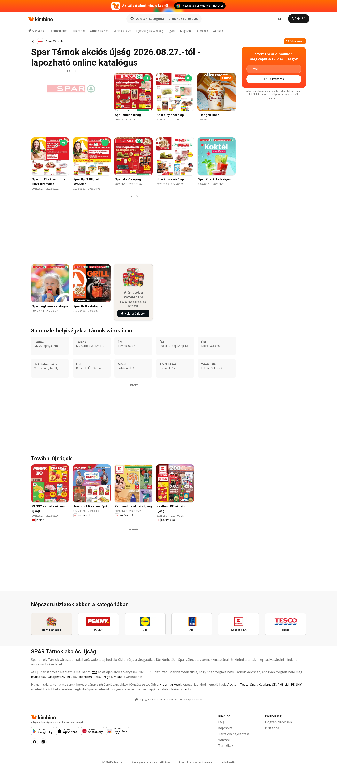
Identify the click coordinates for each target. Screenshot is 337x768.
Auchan (232, 684)
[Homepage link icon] (136, 699)
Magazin (185, 31)
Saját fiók (300, 18)
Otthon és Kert (99, 31)
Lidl (286, 684)
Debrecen (85, 677)
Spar (253, 684)
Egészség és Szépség (149, 31)
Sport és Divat (122, 31)
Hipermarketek (58, 31)
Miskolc (119, 677)
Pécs (96, 677)
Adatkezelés (228, 762)
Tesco (244, 684)
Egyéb (171, 31)
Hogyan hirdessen (278, 722)
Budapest (38, 677)
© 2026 (112, 762)
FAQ (221, 722)
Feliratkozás (297, 41)
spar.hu (186, 689)
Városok (218, 31)
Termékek (201, 31)
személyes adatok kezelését (282, 94)
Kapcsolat (225, 728)
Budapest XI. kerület (61, 677)
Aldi (280, 684)
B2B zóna (272, 728)
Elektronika (79, 31)
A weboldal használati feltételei (196, 762)
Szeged (107, 677)
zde (94, 672)
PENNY (296, 684)
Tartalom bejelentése (234, 734)
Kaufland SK (267, 684)
